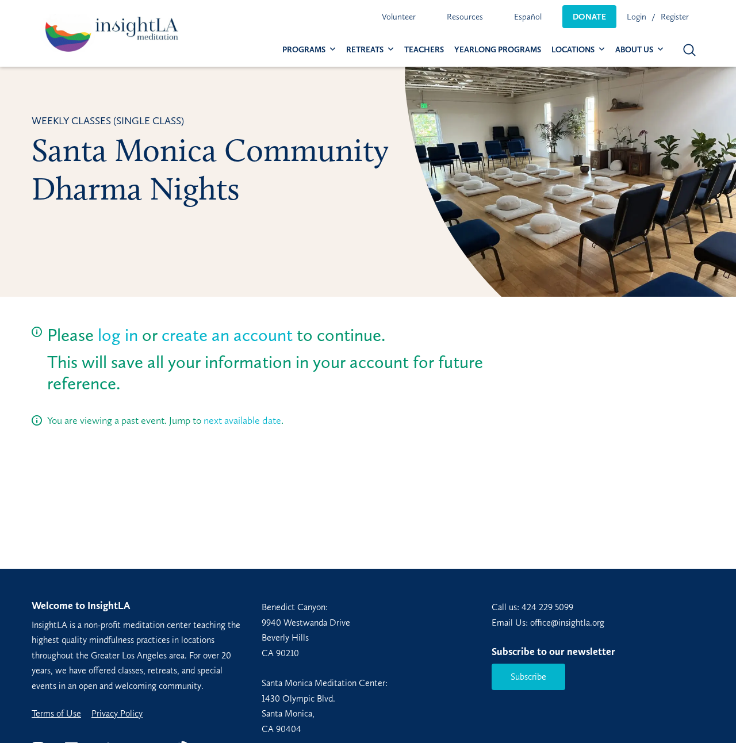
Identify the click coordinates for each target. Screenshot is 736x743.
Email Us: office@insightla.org (548, 622)
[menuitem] (398, 16)
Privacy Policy (117, 713)
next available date (242, 420)
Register (675, 17)
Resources (465, 17)
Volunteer (399, 17)
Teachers (424, 50)
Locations (573, 50)
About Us (634, 50)
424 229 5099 (547, 607)
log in (118, 335)
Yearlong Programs (497, 50)
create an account (227, 335)
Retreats (365, 50)
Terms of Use (56, 713)
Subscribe (528, 676)
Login (636, 17)
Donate (589, 17)
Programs (303, 50)
